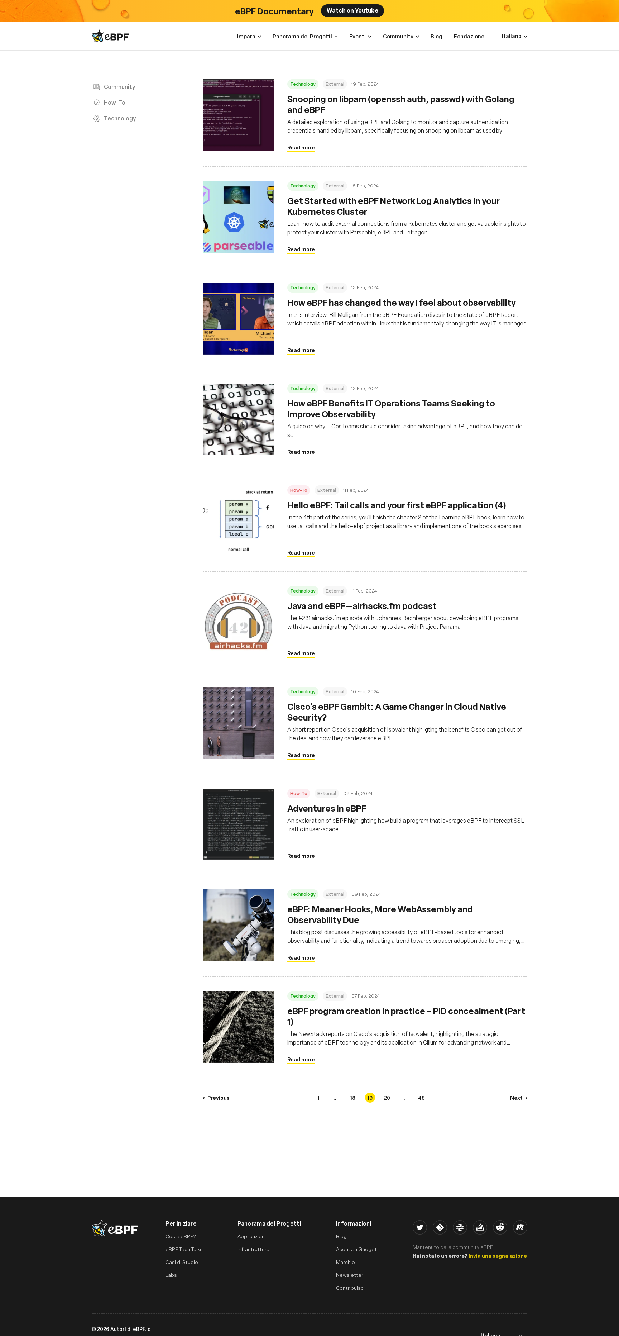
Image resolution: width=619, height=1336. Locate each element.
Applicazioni (251, 1236)
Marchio (345, 1262)
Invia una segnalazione (498, 1255)
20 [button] (387, 1097)
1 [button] (318, 1097)
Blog (341, 1236)
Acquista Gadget (356, 1249)
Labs (171, 1274)
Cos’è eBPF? (180, 1236)
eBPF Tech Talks (184, 1249)
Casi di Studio (181, 1262)
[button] (216, 1097)
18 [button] (352, 1097)
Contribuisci (350, 1287)
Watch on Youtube (352, 10)
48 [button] (421, 1097)
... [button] (336, 1097)
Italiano (512, 35)
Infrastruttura (253, 1249)
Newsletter (349, 1274)
